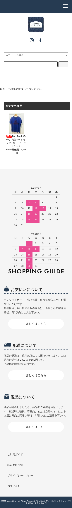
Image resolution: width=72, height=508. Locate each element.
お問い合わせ (15, 486)
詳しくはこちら (36, 323)
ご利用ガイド (15, 454)
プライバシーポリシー (20, 475)
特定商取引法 (15, 464)
